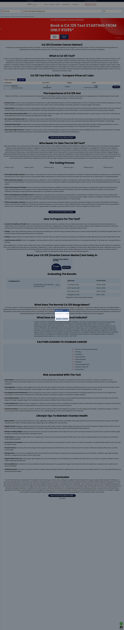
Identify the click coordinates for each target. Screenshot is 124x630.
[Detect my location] (67, 314)
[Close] (67, 310)
